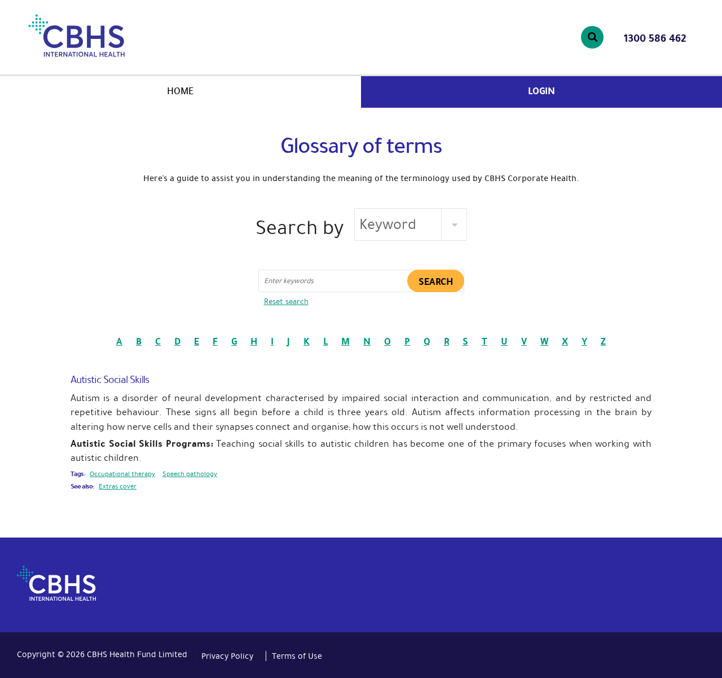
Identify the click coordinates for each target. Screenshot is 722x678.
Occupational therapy (122, 474)
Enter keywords (289, 281)
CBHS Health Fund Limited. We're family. (106, 35)
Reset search (286, 301)
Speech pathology (189, 474)
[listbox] (410, 224)
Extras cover (118, 486)
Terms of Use (297, 656)
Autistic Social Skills (110, 380)
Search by (300, 228)
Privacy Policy (227, 656)
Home (180, 91)
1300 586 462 (655, 38)
